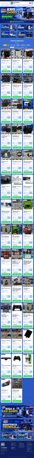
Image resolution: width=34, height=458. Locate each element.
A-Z (26, 47)
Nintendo (14, 5)
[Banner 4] (19, 19)
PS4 (11, 45)
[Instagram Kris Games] (30, 3)
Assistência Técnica (29, 5)
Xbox (11, 5)
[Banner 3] (18, 19)
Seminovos (18, 5)
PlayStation (7, 5)
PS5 (8, 45)
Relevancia (12, 47)
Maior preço (22, 47)
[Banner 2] (16, 19)
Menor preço (17, 47)
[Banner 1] (14, 19)
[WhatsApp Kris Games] (32, 3)
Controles (23, 5)
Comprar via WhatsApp (6, 71)
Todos (3, 5)
